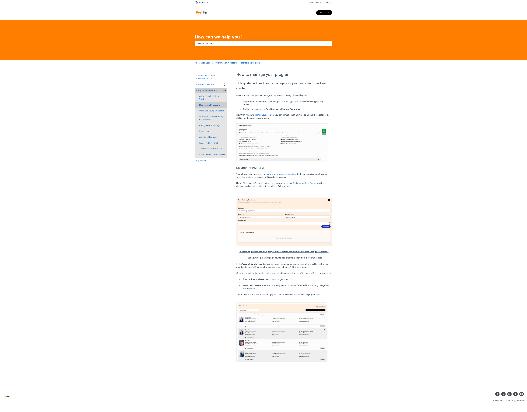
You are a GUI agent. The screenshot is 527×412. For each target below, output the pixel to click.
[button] (224, 85)
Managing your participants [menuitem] (211, 111)
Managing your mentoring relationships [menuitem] (211, 118)
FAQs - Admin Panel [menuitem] (208, 143)
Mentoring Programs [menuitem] (209, 105)
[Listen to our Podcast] (515, 394)
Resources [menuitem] (204, 131)
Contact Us (324, 13)
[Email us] (521, 394)
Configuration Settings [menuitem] (209, 125)
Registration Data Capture (305, 183)
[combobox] (261, 43)
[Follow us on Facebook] (497, 394)
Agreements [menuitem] (202, 160)
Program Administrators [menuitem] (207, 90)
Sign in (329, 2)
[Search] (329, 43)
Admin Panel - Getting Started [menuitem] (209, 97)
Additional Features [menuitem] (208, 137)
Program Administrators (226, 63)
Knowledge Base (202, 63)
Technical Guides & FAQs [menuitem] (210, 149)
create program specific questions (281, 174)
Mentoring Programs (250, 63)
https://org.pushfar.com (292, 101)
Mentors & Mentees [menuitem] (205, 84)
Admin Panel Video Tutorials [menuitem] (212, 154)
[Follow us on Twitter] (503, 394)
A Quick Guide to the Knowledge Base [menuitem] (205, 77)
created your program (264, 115)
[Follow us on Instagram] (509, 394)
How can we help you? (219, 37)
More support (315, 2)
